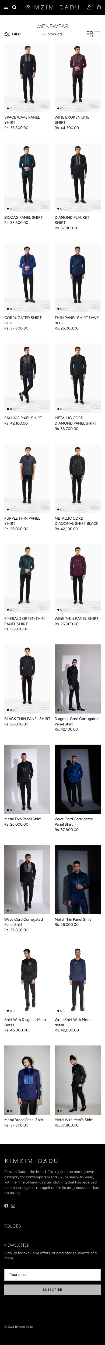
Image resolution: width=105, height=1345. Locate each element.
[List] (97, 34)
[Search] (18, 7)
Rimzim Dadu (24, 1327)
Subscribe (52, 1290)
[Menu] (6, 7)
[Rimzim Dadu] (52, 7)
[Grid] (89, 34)
